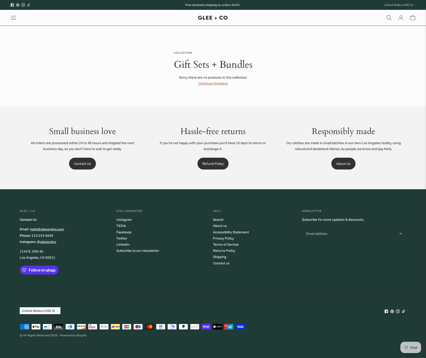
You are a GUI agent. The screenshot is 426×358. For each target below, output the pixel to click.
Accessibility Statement (231, 232)
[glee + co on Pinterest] (17, 5)
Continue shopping (213, 83)
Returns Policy (224, 250)
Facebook (123, 232)
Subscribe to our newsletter (137, 250)
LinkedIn (123, 244)
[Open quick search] (389, 17)
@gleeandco (46, 241)
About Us (343, 163)
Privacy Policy (223, 238)
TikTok (121, 225)
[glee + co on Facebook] (12, 5)
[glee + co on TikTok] (28, 5)
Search (218, 219)
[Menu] (13, 17)
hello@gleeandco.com (47, 229)
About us (220, 225)
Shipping (219, 257)
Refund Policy (213, 163)
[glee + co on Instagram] (23, 5)
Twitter (121, 238)
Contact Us (82, 163)
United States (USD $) (398, 5)
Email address (316, 228)
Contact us (221, 263)
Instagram (124, 219)
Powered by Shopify (73, 335)
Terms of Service (226, 244)
